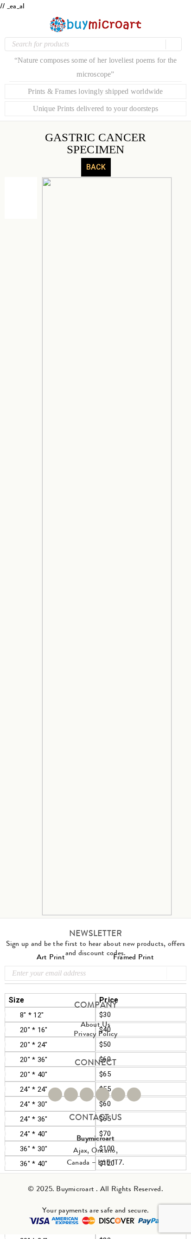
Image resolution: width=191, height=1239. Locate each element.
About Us (96, 1024)
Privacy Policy (96, 1033)
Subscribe (175, 973)
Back (96, 167)
